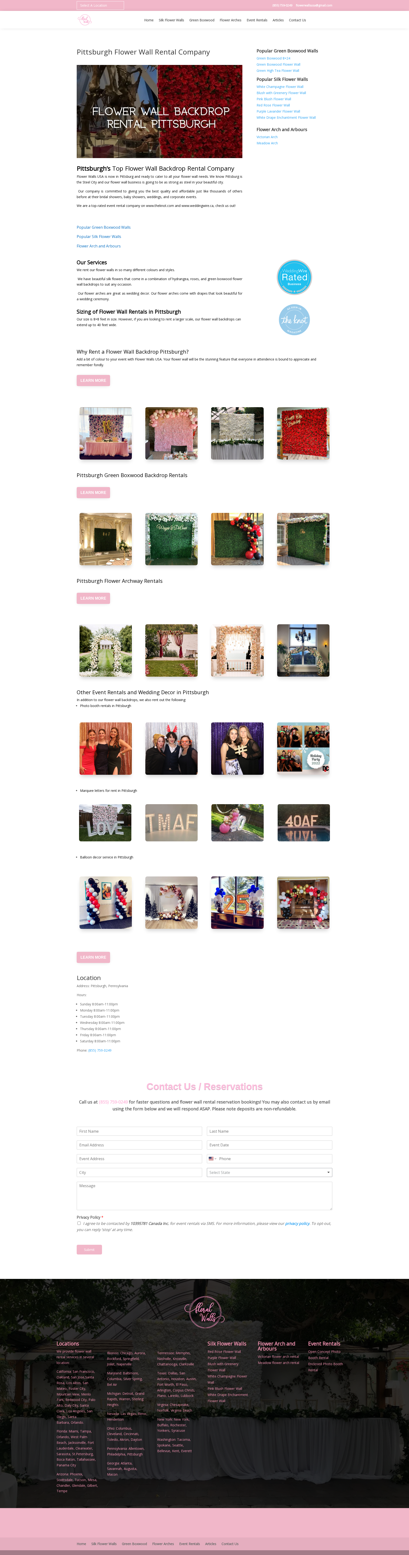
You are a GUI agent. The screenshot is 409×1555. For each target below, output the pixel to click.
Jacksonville (77, 1442)
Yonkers (163, 1430)
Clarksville (186, 1364)
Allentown (136, 1448)
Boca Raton (66, 1459)
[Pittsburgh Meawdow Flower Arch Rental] (237, 650)
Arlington (164, 1390)
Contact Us (297, 20)
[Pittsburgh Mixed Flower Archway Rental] (303, 650)
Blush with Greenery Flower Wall (281, 93)
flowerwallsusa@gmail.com (314, 5)
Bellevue (163, 1451)
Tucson (80, 1479)
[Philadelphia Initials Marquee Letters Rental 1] (171, 840)
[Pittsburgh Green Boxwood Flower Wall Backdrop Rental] (171, 539)
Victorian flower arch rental (278, 1356)
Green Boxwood (201, 20)
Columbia (114, 1379)
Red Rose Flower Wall (273, 105)
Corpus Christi (183, 1390)
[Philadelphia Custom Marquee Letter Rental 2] (304, 840)
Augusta (130, 1468)
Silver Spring (132, 1379)
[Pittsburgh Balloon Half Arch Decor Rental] (237, 902)
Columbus (123, 1428)
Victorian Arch (267, 137)
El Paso (181, 1384)
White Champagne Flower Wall (280, 86)
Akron (124, 1439)
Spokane (163, 1445)
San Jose (77, 1377)
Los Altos (73, 1383)
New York (181, 1419)
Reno (141, 1413)
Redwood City (76, 1399)
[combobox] (269, 1172)
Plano (161, 1395)
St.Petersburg (82, 1454)
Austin (191, 1379)
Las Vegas (128, 1413)
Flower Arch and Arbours (276, 1346)
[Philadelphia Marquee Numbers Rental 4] (237, 840)
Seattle (177, 1445)
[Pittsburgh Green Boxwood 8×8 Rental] (106, 539)
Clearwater (84, 1448)
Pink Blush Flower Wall (274, 99)
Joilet (111, 1364)
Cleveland (114, 1434)
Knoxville (179, 1358)
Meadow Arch (267, 143)
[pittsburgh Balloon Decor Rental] (171, 902)
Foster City (77, 1388)
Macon (112, 1474)
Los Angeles (75, 1411)
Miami (73, 1431)
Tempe (62, 1491)
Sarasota (63, 1454)
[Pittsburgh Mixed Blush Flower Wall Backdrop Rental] (106, 433)
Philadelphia (116, 1454)
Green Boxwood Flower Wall (278, 64)
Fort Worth (165, 1384)
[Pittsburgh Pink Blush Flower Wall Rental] (171, 433)
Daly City (71, 1405)
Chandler (63, 1485)
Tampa (85, 1431)
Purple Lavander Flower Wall (278, 111)
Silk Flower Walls (171, 20)
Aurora (139, 1353)
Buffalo (162, 1425)
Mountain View (68, 1394)
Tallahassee (86, 1459)
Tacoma (183, 1439)
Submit (89, 1249)
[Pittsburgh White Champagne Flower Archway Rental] (106, 650)
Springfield (131, 1358)
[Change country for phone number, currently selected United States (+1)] (212, 1158)
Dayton (136, 1439)
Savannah (114, 1468)
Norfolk (163, 1410)
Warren (124, 1399)
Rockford (114, 1358)
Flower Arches (230, 20)
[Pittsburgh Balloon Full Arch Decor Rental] (303, 902)
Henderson (115, 1419)
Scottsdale (65, 1479)
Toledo (112, 1439)
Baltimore (130, 1373)
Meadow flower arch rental (278, 1362)
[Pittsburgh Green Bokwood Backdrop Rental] (237, 539)
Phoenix (76, 1474)
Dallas (173, 1373)
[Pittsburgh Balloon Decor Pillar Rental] (106, 902)
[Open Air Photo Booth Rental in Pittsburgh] (106, 748)
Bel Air (112, 1384)
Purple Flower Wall (222, 1357)
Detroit (127, 1393)
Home (149, 20)
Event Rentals (257, 20)
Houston (177, 1379)
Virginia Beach (181, 1410)
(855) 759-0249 (282, 5)
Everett (186, 1451)
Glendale (78, 1485)
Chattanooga (167, 1364)
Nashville (164, 1358)
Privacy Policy (90, 1217)
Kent (175, 1451)
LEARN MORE (93, 380)
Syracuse (178, 1430)
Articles (278, 20)
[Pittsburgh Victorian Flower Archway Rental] (171, 650)
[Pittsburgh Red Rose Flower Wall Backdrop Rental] (303, 433)
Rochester (178, 1425)
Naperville (124, 1364)
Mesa (92, 1479)
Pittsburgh (135, 1454)
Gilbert (92, 1485)
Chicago (126, 1353)
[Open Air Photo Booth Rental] (237, 748)
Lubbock (187, 1395)
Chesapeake (179, 1404)
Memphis (183, 1353)
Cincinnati (131, 1434)
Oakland (63, 1377)
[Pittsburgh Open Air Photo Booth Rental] (171, 748)
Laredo (173, 1395)
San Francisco (83, 1371)
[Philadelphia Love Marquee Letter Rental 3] (105, 840)
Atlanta (126, 1463)
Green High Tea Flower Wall (278, 70)
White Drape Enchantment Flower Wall (286, 117)
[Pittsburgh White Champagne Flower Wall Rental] (237, 433)
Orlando (63, 1437)
